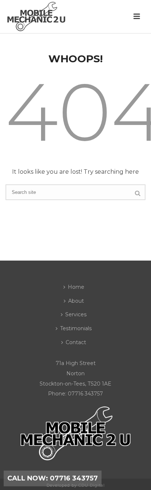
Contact (76, 342)
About (76, 301)
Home (76, 287)
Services (75, 314)
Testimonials (76, 328)
